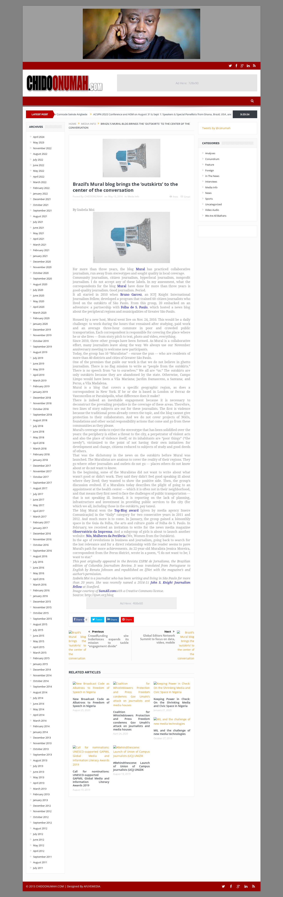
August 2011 (40, 862)
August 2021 (40, 216)
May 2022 (38, 170)
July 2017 (38, 494)
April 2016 (38, 579)
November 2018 (42, 403)
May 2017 (38, 505)
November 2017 (42, 471)
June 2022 (38, 165)
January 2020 (40, 324)
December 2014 (42, 669)
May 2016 (38, 573)
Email (187, 196)
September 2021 (42, 210)
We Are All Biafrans (215, 215)
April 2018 (38, 443)
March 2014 (39, 720)
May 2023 (38, 142)
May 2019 (38, 369)
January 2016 (40, 596)
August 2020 (40, 284)
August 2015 (40, 624)
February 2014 (41, 726)
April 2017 (38, 511)
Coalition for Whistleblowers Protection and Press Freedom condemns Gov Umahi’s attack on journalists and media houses (131, 720)
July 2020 (38, 290)
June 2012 (38, 839)
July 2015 (38, 630)
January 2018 (40, 460)
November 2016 (42, 539)
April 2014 (38, 715)
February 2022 (41, 188)
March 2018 (39, 448)
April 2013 (38, 783)
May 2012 (38, 845)
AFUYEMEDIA (92, 886)
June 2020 (38, 295)
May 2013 (38, 777)
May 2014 (38, 709)
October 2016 (41, 545)
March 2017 (39, 516)
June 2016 (38, 567)
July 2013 (38, 766)
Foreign (209, 170)
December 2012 (42, 805)
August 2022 (40, 154)
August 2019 (40, 352)
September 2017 (42, 482)
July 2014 (38, 698)
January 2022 (40, 193)
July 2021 (38, 222)
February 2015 (41, 658)
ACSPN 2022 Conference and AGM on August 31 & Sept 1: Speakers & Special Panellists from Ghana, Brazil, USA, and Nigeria (142, 114)
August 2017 (40, 488)
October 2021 (41, 205)
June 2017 (38, 499)
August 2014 (40, 692)
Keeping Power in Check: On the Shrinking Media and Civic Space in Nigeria (172, 702)
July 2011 (38, 868)
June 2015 (38, 635)
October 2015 (41, 613)
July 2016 (38, 562)
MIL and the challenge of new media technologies (172, 732)
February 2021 (41, 250)
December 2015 (42, 601)
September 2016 (42, 550)
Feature (209, 164)
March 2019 (39, 380)
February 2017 (41, 522)
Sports (209, 198)
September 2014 (42, 686)
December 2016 (42, 533)
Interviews (211, 181)
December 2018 (42, 397)
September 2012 (42, 822)
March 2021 (39, 244)
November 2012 (42, 811)
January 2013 (40, 800)
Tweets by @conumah (216, 128)
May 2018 (38, 437)
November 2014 (42, 675)
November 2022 (42, 148)
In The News (212, 176)
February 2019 (41, 386)
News (208, 193)
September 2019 (42, 346)
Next (167, 631)
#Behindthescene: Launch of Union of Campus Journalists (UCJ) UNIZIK (131, 766)
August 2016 (40, 556)
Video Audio (212, 210)
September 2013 (42, 754)
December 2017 (42, 465)
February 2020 (41, 318)
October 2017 (41, 477)
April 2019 (38, 375)
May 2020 (38, 301)
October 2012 (41, 817)
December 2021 (42, 199)
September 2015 (42, 618)
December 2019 (42, 329)
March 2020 (39, 312)
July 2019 (38, 358)
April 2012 (38, 851)
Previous (98, 631)
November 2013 (42, 743)
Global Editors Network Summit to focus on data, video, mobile (157, 639)
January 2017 (40, 528)
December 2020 (42, 261)
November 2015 (42, 607)
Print (175, 196)
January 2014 (40, 732)
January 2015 (40, 664)
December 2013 (42, 737)
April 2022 (38, 176)
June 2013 (38, 771)
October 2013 (41, 749)
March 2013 (39, 788)
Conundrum (212, 159)
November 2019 (42, 335)
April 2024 (38, 137)
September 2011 (42, 856)
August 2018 (40, 420)
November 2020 (42, 267)
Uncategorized (213, 204)
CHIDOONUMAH (93, 196)
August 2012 (40, 828)
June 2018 (38, 431)
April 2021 (38, 239)
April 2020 (38, 307)
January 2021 (40, 256)
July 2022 (38, 159)
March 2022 (39, 182)
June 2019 (38, 363)
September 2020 (42, 278)
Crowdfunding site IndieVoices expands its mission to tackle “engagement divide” (108, 641)
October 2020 (41, 273)
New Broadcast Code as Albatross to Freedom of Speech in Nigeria (91, 702)
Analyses (210, 153)
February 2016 (41, 590)
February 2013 (41, 794)
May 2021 (38, 233)
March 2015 (39, 652)
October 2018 (41, 409)
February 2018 (41, 454)
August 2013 (40, 760)
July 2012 (38, 834)
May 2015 (38, 641)
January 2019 (40, 392)
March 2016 (39, 584)
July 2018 (38, 426)
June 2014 (38, 703)
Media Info (133, 196)
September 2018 (42, 414)
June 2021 (38, 227)
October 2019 (41, 341)
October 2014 (41, 681)
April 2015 (38, 647)
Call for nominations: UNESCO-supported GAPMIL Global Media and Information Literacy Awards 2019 (91, 778)
